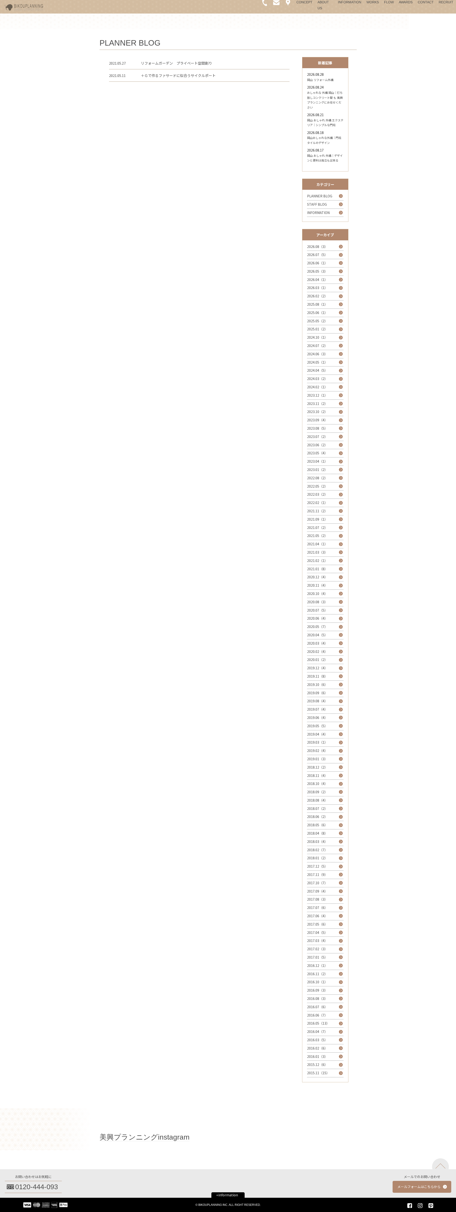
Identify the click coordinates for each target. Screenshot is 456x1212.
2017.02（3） (317, 948)
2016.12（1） (317, 965)
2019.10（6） (317, 684)
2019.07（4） (317, 709)
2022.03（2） (317, 494)
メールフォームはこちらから (419, 1186)
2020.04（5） (317, 634)
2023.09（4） (317, 420)
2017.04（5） (317, 932)
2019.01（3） (317, 758)
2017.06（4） (317, 915)
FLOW (389, 2)
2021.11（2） (317, 511)
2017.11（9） (317, 874)
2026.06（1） (317, 263)
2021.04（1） (317, 544)
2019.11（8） (317, 676)
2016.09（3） (317, 990)
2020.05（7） (317, 626)
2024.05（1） (317, 362)
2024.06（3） (317, 354)
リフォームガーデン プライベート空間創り (176, 63)
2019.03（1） (317, 742)
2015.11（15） (318, 1072)
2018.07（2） (317, 808)
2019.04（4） (317, 734)
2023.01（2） (317, 469)
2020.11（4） (317, 585)
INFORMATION (349, 2)
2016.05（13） (318, 1023)
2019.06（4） (317, 717)
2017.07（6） (317, 907)
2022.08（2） (317, 477)
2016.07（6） (317, 1006)
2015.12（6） (317, 1064)
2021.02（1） (317, 560)
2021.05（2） (317, 535)
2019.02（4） (317, 750)
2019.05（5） (317, 725)
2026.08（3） (317, 246)
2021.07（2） (317, 527)
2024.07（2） (317, 345)
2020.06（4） (317, 618)
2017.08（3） (317, 899)
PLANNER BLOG (319, 196)
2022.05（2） (317, 486)
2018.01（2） (317, 858)
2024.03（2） (317, 378)
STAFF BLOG (317, 204)
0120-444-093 (36, 1187)
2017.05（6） (317, 924)
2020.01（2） (317, 659)
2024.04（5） (317, 370)
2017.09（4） (317, 891)
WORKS (372, 2)
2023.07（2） (317, 436)
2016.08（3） (317, 998)
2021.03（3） (317, 552)
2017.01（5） (317, 957)
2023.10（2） (317, 411)
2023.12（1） (317, 395)
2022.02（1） (317, 502)
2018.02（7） (317, 849)
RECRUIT (446, 2)
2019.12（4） (317, 667)
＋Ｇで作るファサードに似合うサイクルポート (178, 75)
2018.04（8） (317, 833)
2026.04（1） (317, 279)
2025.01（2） (317, 329)
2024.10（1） (317, 337)
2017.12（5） (317, 866)
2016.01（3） (317, 1056)
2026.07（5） (317, 254)
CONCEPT (304, 2)
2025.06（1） (317, 312)
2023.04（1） (317, 461)
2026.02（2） (317, 296)
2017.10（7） (317, 882)
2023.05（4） (317, 453)
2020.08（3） (317, 601)
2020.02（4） (317, 651)
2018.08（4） (317, 800)
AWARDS (406, 2)
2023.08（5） (317, 428)
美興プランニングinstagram (145, 1137)
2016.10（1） (317, 981)
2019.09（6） (317, 692)
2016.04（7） (317, 1031)
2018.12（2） (317, 767)
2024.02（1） (317, 387)
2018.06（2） (317, 816)
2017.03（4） (317, 940)
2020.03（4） (317, 643)
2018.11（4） (317, 775)
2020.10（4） (317, 593)
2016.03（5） (317, 1039)
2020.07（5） (317, 610)
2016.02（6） (317, 1048)
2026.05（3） (317, 271)
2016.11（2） (317, 973)
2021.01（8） (317, 568)
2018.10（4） (317, 783)
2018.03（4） (317, 841)
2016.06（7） (317, 1015)
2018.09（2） (317, 791)
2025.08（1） (317, 304)
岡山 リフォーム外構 (320, 80)
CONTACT (426, 2)
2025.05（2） (317, 320)
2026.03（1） (317, 287)
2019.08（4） (317, 701)
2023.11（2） (317, 403)
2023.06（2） (317, 444)
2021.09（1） (317, 519)
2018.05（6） (317, 824)
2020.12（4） (317, 577)
